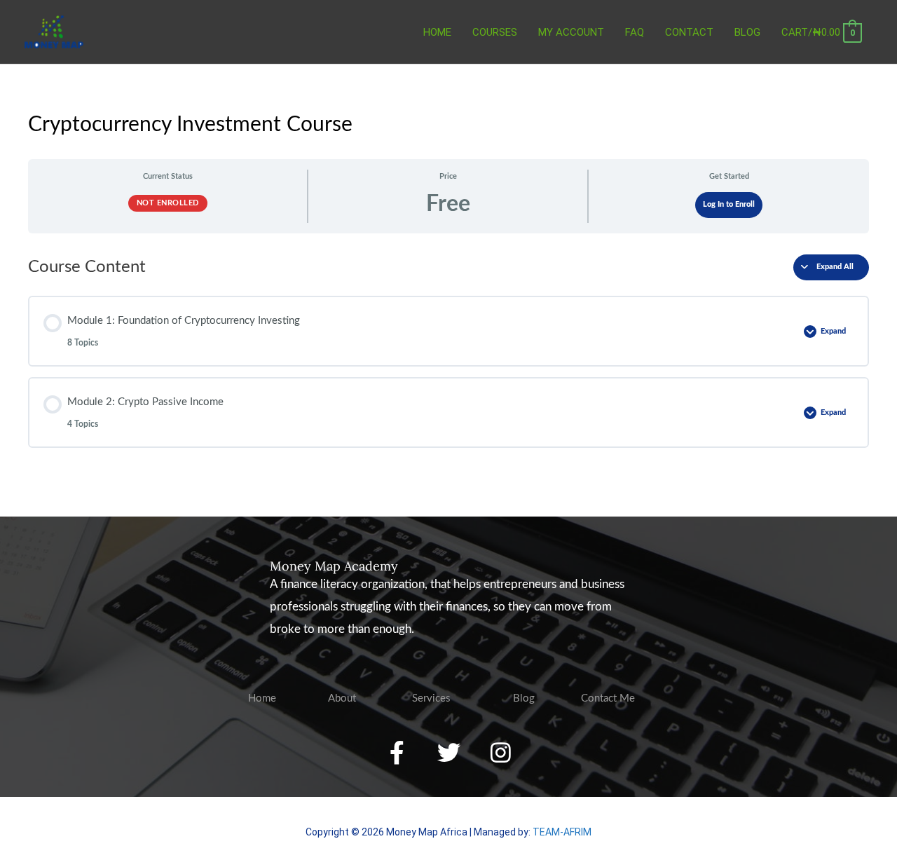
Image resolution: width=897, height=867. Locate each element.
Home (437, 32)
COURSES (494, 32)
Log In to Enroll (729, 204)
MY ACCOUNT (571, 32)
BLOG (747, 32)
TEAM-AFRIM (562, 832)
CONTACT (689, 32)
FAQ (634, 32)
